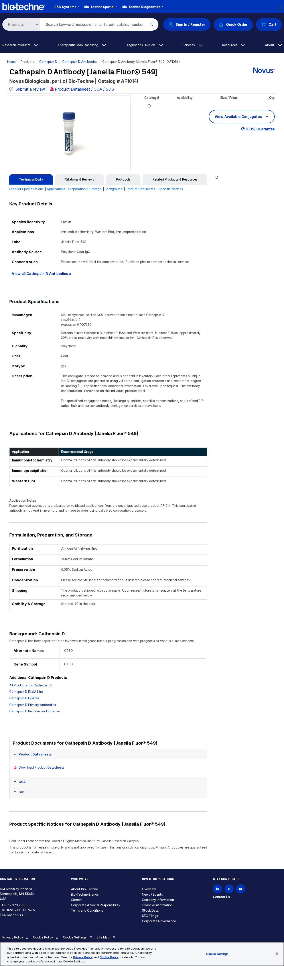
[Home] (23, 6)
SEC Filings (150, 916)
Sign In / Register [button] (190, 24)
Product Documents (140, 189)
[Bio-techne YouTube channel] (240, 889)
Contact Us (221, 897)
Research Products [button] (16, 45)
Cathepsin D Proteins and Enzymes (35, 711)
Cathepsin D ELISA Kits (26, 692)
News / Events (152, 894)
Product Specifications (26, 189)
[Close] (277, 953)
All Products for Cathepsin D (30, 685)
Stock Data (150, 910)
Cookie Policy (43, 937)
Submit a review (29, 89)
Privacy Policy (12, 937)
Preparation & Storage (84, 189)
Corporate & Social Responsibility (95, 905)
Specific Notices (170, 189)
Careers (76, 900)
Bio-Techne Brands (85, 894)
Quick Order (237, 24)
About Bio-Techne (84, 889)
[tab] (31, 179)
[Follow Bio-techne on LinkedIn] (217, 889)
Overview (149, 889)
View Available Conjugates (239, 116)
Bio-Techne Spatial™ (100, 7)
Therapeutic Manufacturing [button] (78, 45)
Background (113, 189)
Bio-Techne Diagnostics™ (142, 7)
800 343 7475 (24, 910)
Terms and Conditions (87, 910)
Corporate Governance (159, 921)
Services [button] (189, 45)
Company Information (158, 900)
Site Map (103, 937)
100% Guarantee (260, 129)
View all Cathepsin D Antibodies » (41, 274)
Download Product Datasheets (41, 767)
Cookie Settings (75, 937)
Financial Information (157, 905)
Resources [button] (230, 45)
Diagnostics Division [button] (141, 45)
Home (11, 62)
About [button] (270, 45)
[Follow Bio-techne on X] (229, 889)
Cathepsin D (48, 62)
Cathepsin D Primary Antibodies (32, 705)
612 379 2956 (16, 905)
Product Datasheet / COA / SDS (84, 89)
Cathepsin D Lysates (24, 698)
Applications (56, 189)
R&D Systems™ (66, 7)
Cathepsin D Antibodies (79, 62)
